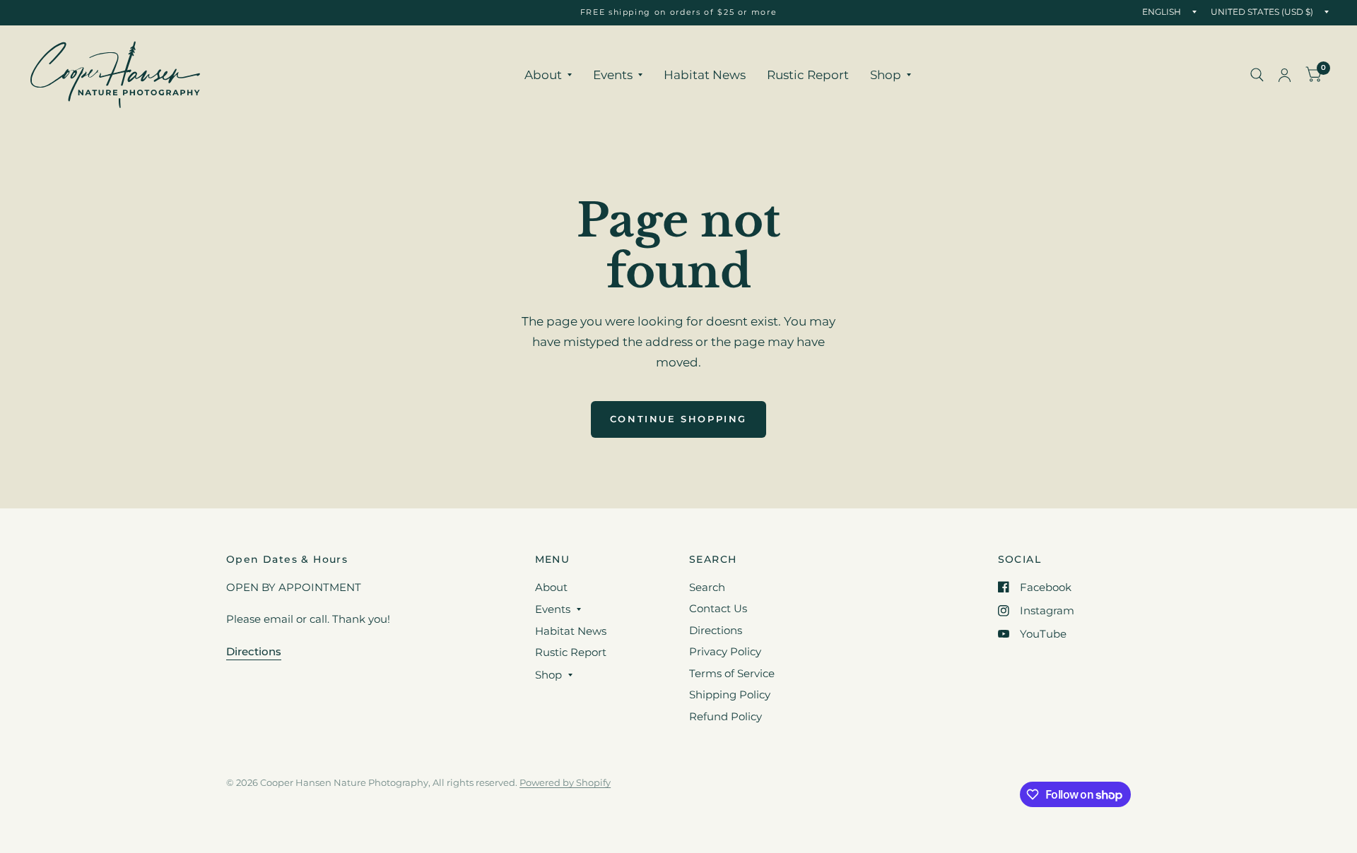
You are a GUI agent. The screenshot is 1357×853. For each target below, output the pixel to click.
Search (707, 587)
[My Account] (1284, 74)
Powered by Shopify (565, 782)
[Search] (1257, 74)
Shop (885, 75)
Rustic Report (808, 75)
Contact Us (718, 608)
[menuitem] (548, 75)
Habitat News (705, 75)
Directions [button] (253, 651)
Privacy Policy (725, 651)
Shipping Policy (729, 694)
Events (613, 75)
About (543, 75)
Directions (715, 630)
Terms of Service (732, 673)
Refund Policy (725, 716)
